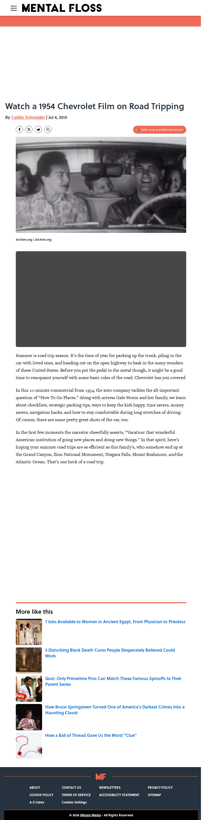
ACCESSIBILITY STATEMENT (119, 794)
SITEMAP (154, 794)
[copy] (48, 129)
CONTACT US (71, 787)
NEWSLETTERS (109, 787)
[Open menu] (14, 8)
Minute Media (90, 815)
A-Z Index (36, 802)
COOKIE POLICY (41, 794)
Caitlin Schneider (28, 117)
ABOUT (34, 787)
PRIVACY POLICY (160, 787)
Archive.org (43, 239)
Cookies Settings (74, 802)
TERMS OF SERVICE (76, 794)
